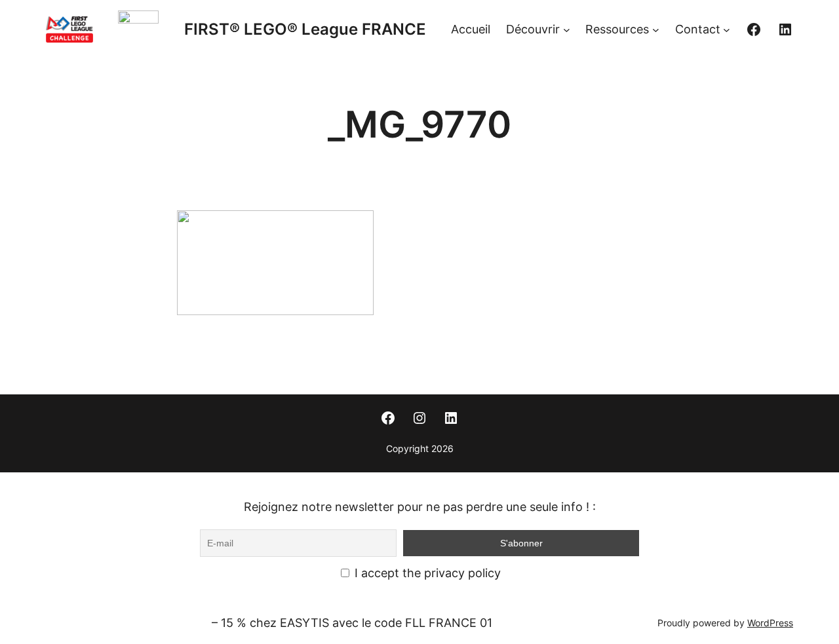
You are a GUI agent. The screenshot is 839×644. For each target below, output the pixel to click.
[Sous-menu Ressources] (655, 29)
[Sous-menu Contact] (726, 29)
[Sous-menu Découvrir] (566, 29)
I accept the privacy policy (426, 573)
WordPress (770, 623)
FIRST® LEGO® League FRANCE (305, 29)
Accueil (470, 29)
